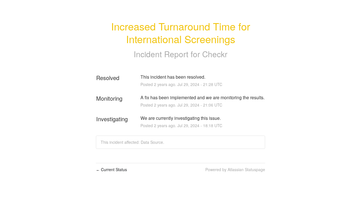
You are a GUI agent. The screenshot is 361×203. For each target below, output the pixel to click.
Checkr (214, 53)
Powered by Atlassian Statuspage (235, 169)
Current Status (111, 169)
